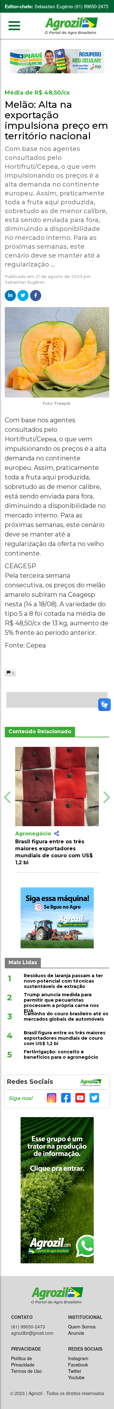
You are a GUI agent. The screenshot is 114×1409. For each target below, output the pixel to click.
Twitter (74, 1371)
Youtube (76, 1377)
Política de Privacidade (23, 1361)
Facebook (78, 1364)
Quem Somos (82, 1326)
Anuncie (76, 1333)
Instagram (78, 1358)
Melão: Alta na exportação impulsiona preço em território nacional (56, 120)
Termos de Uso (26, 1371)
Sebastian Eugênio (25, 282)
